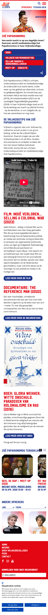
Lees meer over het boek (19, 435)
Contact (6, 556)
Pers (4, 553)
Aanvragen (40, 17)
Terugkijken (39, 7)
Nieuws (5, 547)
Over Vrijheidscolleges (15, 550)
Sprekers (27, 7)
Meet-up (10, 67)
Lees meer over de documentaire (23, 318)
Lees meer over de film (18, 278)
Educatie (22, 67)
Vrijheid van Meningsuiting (20, 57)
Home (4, 544)
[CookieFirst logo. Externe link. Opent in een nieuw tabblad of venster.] (3, 583)
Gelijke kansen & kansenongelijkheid (16, 62)
